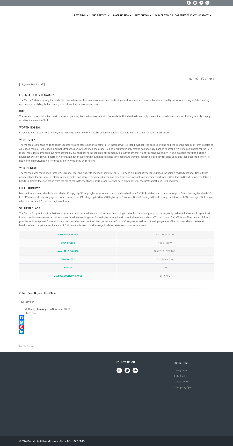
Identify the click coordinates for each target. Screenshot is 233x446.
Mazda (22, 346)
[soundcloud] (135, 371)
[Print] (190, 79)
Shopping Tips (120, 15)
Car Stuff (180, 376)
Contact (203, 15)
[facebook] (119, 371)
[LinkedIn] (116, 331)
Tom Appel (42, 309)
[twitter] (127, 371)
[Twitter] (116, 322)
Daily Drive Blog (164, 15)
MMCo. (82, 441)
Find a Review (98, 15)
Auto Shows (142, 15)
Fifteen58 (71, 441)
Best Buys (79, 15)
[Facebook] (116, 317)
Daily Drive (181, 370)
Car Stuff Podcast (186, 15)
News (30, 47)
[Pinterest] (116, 327)
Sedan (30, 346)
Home (22, 47)
